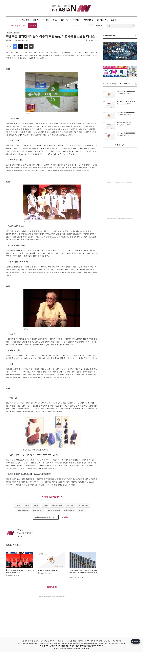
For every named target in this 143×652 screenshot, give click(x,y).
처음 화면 (25, 20)
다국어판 (76, 20)
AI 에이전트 (88, 20)
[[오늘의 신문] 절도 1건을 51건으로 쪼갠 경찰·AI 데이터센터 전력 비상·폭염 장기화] (83, 560)
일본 (27, 505)
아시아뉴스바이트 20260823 (126, 122)
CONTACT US (98, 646)
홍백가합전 (69, 510)
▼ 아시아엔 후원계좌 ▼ (52, 497)
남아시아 (17, 33)
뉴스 (55, 20)
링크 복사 (65, 517)
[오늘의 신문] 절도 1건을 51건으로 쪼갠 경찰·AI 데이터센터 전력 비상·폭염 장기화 (83, 572)
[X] (20, 46)
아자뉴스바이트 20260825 (126, 102)
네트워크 (57, 646)
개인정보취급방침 (87, 646)
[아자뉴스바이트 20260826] (52, 560)
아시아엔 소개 (44, 646)
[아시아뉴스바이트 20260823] (109, 125)
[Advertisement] (52, 614)
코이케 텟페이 (54, 510)
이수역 (70, 505)
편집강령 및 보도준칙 (67, 646)
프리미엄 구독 (102, 20)
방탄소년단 (57, 505)
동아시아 (10, 33)
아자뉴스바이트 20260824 (126, 112)
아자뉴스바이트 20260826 (47, 570)
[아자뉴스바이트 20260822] (109, 136)
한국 (46, 505)
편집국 (8, 40)
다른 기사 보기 (120, 145)
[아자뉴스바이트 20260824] (109, 115)
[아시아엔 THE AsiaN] (71, 8)
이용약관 (78, 646)
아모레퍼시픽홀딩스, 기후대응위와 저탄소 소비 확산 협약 (58, 26)
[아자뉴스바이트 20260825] (109, 104)
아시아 (46, 20)
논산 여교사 (24, 510)
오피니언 (64, 20)
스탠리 (82, 510)
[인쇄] (31, 46)
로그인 (113, 20)
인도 (18, 505)
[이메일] (26, 46)
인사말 (52, 646)
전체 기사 (36, 20)
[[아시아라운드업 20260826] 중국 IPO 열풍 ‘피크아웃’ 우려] (20, 560)
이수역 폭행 (83, 505)
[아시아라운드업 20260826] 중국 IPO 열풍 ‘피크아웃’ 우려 (20, 571)
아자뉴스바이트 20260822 (126, 133)
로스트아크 (38, 510)
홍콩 (36, 505)
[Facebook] (15, 46)
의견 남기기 (52, 587)
